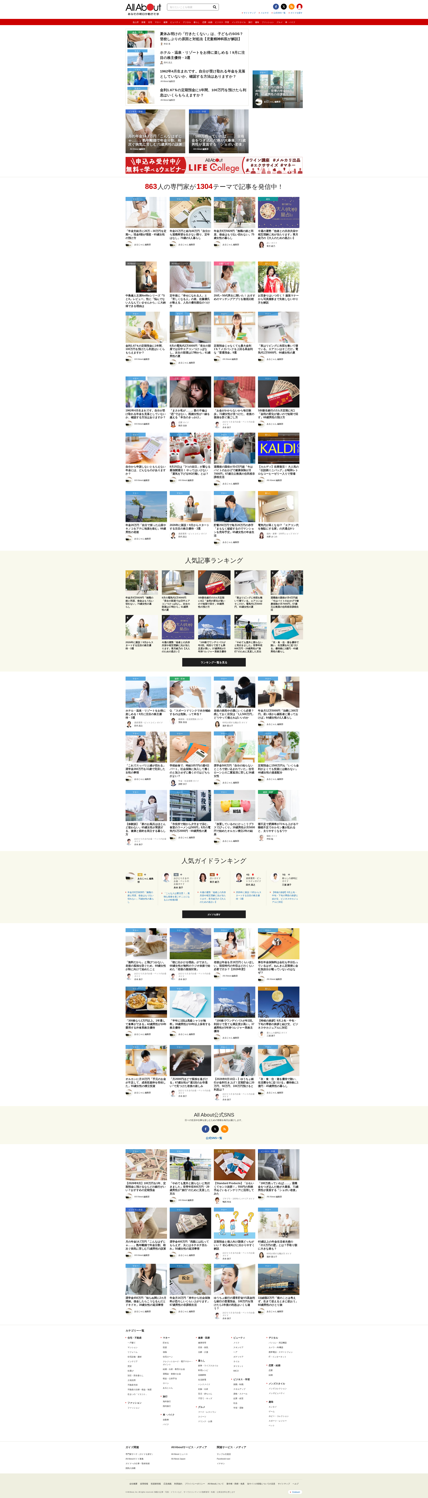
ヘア (235, 1352)
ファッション (268, 22)
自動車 (166, 1420)
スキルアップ (239, 1389)
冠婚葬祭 (202, 1375)
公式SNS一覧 (279, 13)
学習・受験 (238, 1408)
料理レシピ (203, 1370)
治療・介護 (203, 1352)
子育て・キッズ (205, 1398)
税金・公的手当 (170, 1378)
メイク (236, 1343)
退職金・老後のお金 (172, 1374)
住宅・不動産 (135, 1337)
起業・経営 (238, 1398)
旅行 (250, 22)
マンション (133, 1347)
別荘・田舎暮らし (136, 1375)
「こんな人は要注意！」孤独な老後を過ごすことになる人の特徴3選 (177, 896)
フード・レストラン (207, 1412)
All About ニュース (179, 1454)
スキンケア (238, 1347)
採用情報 (144, 1484)
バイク (166, 1424)
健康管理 (202, 1343)
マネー (158, 22)
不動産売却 (133, 1385)
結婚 (271, 1375)
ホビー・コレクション (279, 1416)
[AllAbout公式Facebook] (276, 7)
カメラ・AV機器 (276, 1347)
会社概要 (133, 1484)
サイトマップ (250, 13)
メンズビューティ (277, 1393)
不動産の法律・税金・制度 (140, 1389)
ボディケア (238, 1357)
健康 (166, 22)
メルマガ (264, 13)
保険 (165, 1352)
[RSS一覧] (292, 7)
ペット (272, 1425)
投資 (165, 1347)
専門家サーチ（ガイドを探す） (140, 1454)
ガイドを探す (296, 13)
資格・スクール (240, 1394)
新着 (143, 22)
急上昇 (136, 22)
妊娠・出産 (203, 1389)
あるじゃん (168, 1388)
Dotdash (296, 1492)
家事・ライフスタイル (208, 1365)
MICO (236, 1371)
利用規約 (178, 1484)
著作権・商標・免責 (235, 1484)
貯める (166, 1343)
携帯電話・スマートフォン (281, 1352)
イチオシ (221, 1463)
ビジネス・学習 (222, 22)
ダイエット (238, 1366)
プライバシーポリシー (195, 1484)
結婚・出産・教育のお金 (174, 1369)
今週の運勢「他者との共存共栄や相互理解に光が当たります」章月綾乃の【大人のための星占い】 (213, 897)
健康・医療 (204, 1337)
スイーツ (202, 1417)
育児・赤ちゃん (205, 1394)
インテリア (133, 1361)
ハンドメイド (204, 1384)
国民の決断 (131, 1468)
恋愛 (271, 1370)
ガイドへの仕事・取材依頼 (138, 1463)
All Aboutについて (216, 1484)
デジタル (187, 22)
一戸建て (132, 1343)
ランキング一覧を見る (214, 662)
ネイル (236, 1361)
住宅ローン (168, 1357)
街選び (131, 1371)
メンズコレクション (278, 1388)
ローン (166, 1383)
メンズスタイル (239, 22)
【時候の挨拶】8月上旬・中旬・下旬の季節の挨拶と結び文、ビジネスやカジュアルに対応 (285, 897)
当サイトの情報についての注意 (261, 1484)
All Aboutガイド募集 (135, 1459)
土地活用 (132, 1380)
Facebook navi (223, 1459)
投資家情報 (156, 1484)
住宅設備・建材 (135, 1357)
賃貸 (130, 1366)
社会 (235, 1403)
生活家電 (202, 1380)
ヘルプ (296, 1484)
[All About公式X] (284, 7)
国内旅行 (167, 1406)
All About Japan (178, 1459)
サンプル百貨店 (224, 1454)
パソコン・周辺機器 (278, 1343)
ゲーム (272, 1411)
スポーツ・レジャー (278, 1421)
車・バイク (290, 22)
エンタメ (273, 1407)
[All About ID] (299, 7)
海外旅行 (167, 1401)
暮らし (197, 22)
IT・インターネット (277, 1357)
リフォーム (133, 1352)
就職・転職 (238, 1384)
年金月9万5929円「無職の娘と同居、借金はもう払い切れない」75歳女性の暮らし (141, 897)
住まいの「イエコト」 (138, 1394)
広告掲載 (168, 1484)
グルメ (280, 22)
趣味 (257, 22)
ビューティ (175, 22)
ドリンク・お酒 (205, 1421)
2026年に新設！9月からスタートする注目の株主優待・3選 (248, 895)
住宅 (150, 22)
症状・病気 (203, 1347)
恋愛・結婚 (207, 22)
